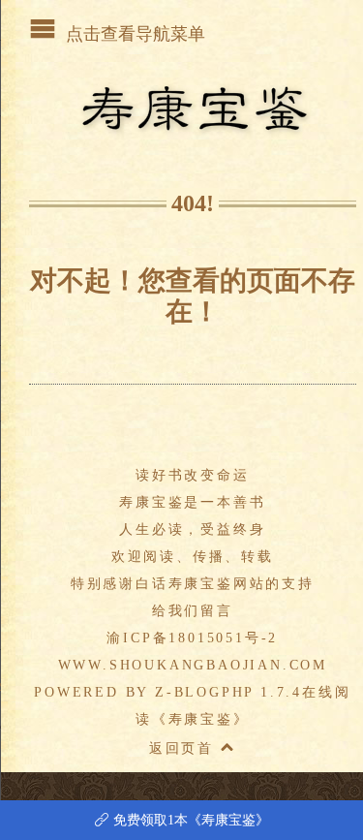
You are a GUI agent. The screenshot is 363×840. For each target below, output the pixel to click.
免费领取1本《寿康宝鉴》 (182, 820)
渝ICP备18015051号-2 (192, 638)
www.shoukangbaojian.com (192, 665)
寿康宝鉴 (200, 719)
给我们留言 (192, 611)
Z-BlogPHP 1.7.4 (228, 692)
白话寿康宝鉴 (184, 583)
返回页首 (185, 748)
